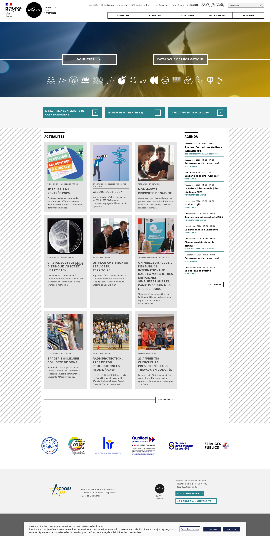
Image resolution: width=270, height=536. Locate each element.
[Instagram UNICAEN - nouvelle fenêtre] (213, 5)
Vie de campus (54, 184)
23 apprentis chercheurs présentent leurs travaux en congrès (155, 364)
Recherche (69, 257)
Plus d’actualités (166, 400)
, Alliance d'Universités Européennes (99, 492)
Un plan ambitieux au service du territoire (110, 266)
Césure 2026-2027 (107, 191)
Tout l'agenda (214, 284)
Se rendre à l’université (194, 501)
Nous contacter (188, 493)
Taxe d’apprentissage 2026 (189, 112)
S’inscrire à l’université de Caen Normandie (65, 112)
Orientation (98, 184)
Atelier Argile (193, 204)
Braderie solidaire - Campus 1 (202, 175)
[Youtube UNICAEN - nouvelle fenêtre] (222, 5)
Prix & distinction (56, 257)
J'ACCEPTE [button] (212, 529)
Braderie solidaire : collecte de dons (64, 360)
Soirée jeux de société (198, 270)
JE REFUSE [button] (231, 529)
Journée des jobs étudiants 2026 (204, 216)
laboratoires (122, 5)
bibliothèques (107, 5)
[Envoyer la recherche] (261, 5)
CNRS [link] (79, 262)
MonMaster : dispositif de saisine (155, 191)
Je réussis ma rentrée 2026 (59, 191)
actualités (93, 5)
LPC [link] (55, 270)
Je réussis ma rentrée (124, 112)
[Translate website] (196, 5)
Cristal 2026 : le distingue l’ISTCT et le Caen (65, 266)
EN (192, 5)
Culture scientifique (147, 353)
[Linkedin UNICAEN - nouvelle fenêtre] (218, 5)
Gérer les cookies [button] (190, 529)
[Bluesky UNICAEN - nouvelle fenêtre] (203, 5)
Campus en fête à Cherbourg (201, 229)
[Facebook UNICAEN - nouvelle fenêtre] (208, 5)
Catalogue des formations (180, 59)
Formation (143, 184)
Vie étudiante (67, 353)
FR (188, 5)
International (144, 257)
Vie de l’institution (69, 184)
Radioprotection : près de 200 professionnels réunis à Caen (108, 364)
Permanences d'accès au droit (202, 163)
